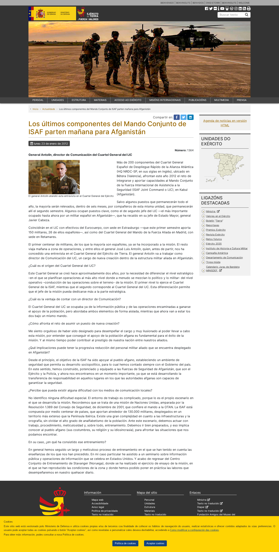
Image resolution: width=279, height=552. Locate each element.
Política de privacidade (105, 510)
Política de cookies (125, 543)
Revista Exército (215, 234)
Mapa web (97, 499)
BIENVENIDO (167, 3)
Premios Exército (216, 229)
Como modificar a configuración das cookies (194, 530)
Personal (149, 499)
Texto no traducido (102, 514)
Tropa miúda (213, 262)
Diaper (201, 507)
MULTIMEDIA (221, 100)
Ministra (211, 211)
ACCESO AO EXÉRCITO (127, 100)
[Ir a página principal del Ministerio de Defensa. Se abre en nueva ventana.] (52, 13)
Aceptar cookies (155, 543)
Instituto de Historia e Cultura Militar (227, 248)
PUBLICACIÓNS (197, 100)
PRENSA (242, 100)
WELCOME (244, 3)
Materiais (149, 510)
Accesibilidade (100, 503)
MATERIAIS (100, 100)
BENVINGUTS (183, 3)
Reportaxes (212, 225)
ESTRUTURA (79, 100)
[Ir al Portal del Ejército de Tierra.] (92, 13)
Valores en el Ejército (218, 216)
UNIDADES (57, 100)
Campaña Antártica (217, 253)
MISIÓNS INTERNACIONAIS (165, 100)
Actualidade (48, 109)
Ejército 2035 (214, 243)
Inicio (35, 109)
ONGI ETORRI (213, 3)
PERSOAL (37, 100)
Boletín (214, 220)
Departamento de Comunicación (224, 257)
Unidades (149, 503)
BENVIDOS (198, 3)
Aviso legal (98, 507)
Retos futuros (214, 239)
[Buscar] (247, 15)
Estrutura (149, 507)
